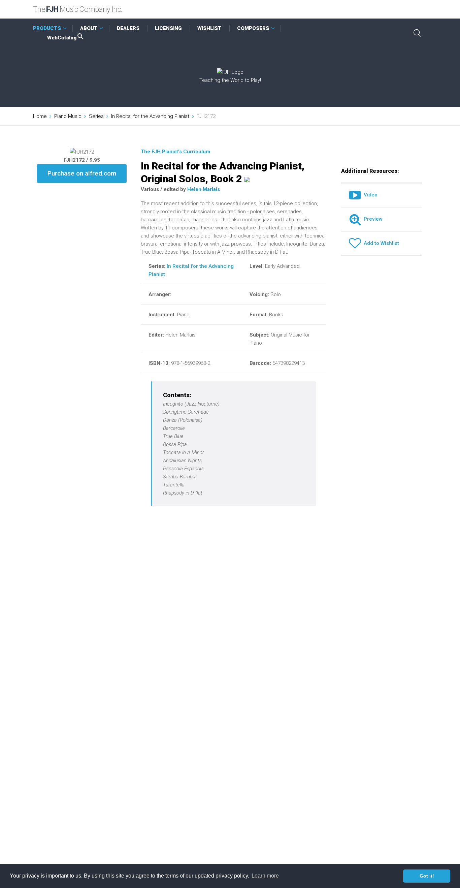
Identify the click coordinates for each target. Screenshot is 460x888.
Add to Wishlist (380, 243)
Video (369, 195)
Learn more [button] (265, 876)
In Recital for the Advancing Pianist (150, 116)
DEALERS (128, 28)
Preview (372, 219)
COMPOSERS (253, 28)
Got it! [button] (427, 876)
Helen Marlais (203, 189)
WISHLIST (209, 28)
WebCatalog (61, 38)
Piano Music (67, 116)
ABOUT (89, 28)
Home (40, 116)
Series (96, 116)
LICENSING (168, 28)
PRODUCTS (47, 28)
